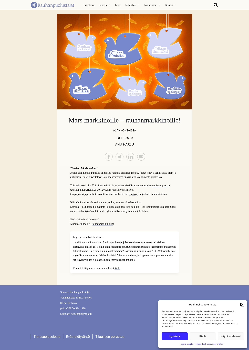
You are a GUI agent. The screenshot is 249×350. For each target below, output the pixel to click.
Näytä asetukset (231, 336)
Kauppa (169, 5)
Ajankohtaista (124, 130)
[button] (242, 304)
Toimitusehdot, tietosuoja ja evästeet (208, 344)
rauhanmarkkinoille (102, 223)
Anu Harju (124, 144)
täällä (117, 268)
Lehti (117, 5)
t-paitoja (133, 194)
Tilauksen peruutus (109, 337)
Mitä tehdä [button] (130, 5)
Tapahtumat (89, 5)
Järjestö (103, 5)
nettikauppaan (159, 185)
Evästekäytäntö (187, 344)
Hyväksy (174, 336)
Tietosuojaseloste (47, 337)
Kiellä (202, 336)
